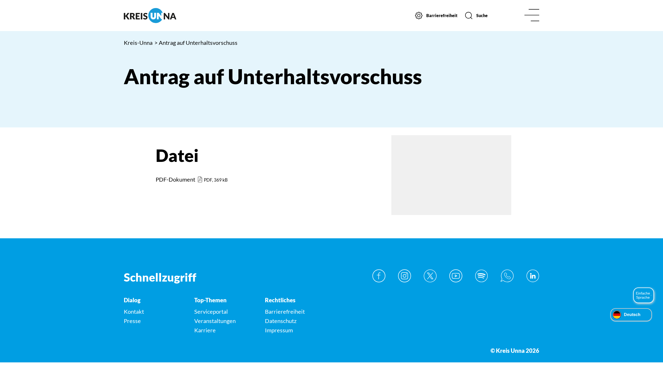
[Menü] (531, 15)
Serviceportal (211, 311)
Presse (132, 320)
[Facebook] (378, 275)
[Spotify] (481, 275)
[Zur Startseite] (173, 15)
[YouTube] (455, 275)
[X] (430, 275)
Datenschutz (281, 320)
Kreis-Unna (138, 42)
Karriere (205, 330)
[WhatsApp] (507, 275)
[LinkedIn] (532, 275)
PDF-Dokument (175, 179)
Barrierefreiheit (285, 311)
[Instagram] (404, 275)
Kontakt (134, 311)
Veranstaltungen (215, 320)
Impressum (279, 330)
